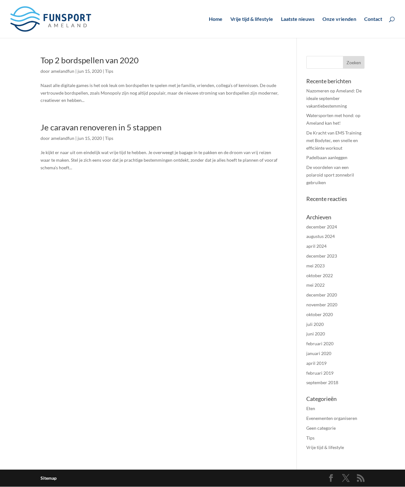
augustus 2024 (320, 236)
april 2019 (316, 363)
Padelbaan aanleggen (326, 157)
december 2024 (321, 226)
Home (215, 19)
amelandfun (62, 71)
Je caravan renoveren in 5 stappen (100, 127)
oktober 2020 (319, 314)
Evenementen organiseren (331, 418)
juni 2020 (315, 333)
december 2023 (321, 256)
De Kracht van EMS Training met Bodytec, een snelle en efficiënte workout (333, 140)
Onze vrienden (339, 19)
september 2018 (322, 382)
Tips (109, 71)
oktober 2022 (319, 275)
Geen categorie (321, 428)
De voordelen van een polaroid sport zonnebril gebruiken (330, 175)
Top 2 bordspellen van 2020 (89, 60)
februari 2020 (319, 343)
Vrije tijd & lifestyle (251, 19)
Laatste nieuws (298, 19)
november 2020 (321, 304)
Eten (310, 408)
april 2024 (316, 246)
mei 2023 (315, 265)
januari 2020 (318, 353)
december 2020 (321, 294)
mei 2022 (315, 285)
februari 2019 (319, 373)
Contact (373, 19)
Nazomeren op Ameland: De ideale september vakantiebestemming (334, 98)
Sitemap (48, 478)
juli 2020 (315, 324)
